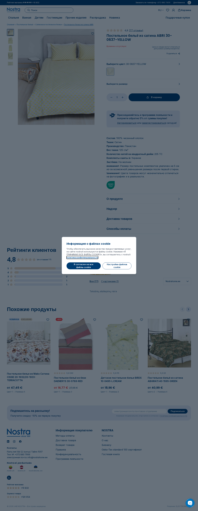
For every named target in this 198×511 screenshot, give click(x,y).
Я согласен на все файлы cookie (83, 265)
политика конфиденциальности (82, 257)
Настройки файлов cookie (117, 265)
